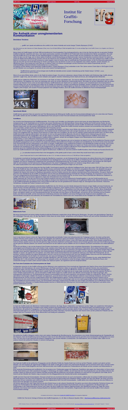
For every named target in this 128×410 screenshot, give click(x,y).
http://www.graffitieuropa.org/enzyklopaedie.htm (84, 403)
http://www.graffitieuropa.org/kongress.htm (97, 398)
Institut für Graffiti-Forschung (67, 395)
